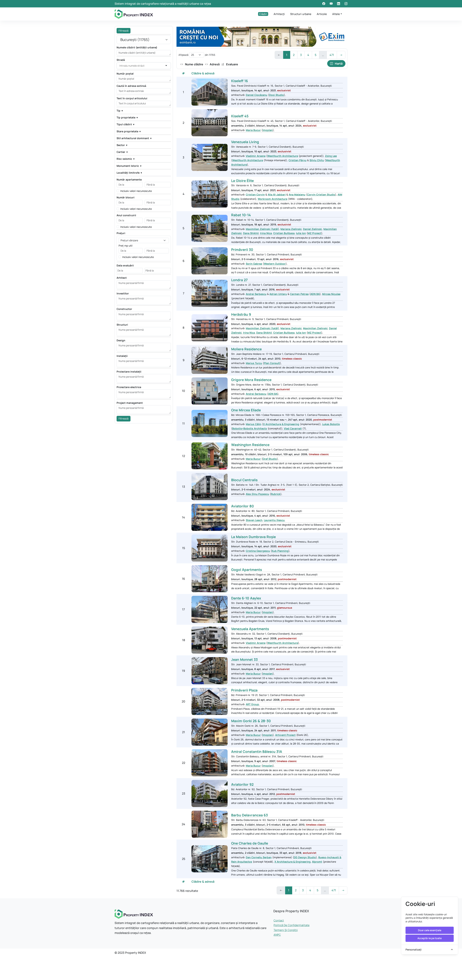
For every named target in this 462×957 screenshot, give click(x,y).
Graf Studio (270, 458)
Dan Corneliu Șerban (259, 857)
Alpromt (317, 861)
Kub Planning (280, 551)
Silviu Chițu (317, 160)
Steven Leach (254, 520)
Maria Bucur (253, 130)
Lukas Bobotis (331, 424)
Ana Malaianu (297, 194)
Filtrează (123, 30)
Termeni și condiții (286, 930)
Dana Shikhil (251, 233)
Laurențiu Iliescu (274, 520)
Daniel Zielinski (312, 229)
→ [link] (341, 55)
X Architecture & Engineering (281, 424)
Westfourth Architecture (282, 156)
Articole (322, 14)
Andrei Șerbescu (256, 294)
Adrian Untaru (278, 294)
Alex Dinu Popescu (257, 494)
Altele (336, 14)
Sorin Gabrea (254, 263)
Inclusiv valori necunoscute (136, 191)
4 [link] (308, 55)
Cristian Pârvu (297, 160)
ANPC (277, 935)
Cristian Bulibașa (284, 233)
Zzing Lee (331, 156)
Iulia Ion (301, 233)
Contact (279, 920)
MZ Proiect (314, 233)
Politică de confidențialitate (292, 925)
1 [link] (286, 55)
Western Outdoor (275, 263)
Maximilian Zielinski (315, 328)
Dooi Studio (276, 95)
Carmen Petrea (299, 294)
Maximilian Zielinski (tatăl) (262, 229)
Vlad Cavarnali (293, 428)
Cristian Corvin (255, 194)
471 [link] (332, 55)
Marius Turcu (254, 363)
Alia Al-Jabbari (277, 194)
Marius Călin (253, 424)
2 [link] (294, 55)
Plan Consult (272, 363)
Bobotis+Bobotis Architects (249, 428)
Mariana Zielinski (291, 229)
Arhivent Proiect (285, 735)
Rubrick (275, 494)
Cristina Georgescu (258, 551)
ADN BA (315, 294)
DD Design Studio (305, 857)
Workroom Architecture (272, 199)
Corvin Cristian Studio (321, 194)
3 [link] (301, 55)
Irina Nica (266, 233)
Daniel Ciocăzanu (256, 95)
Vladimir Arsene (255, 156)
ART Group (252, 704)
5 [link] (315, 55)
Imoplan (268, 130)
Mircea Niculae (331, 294)
